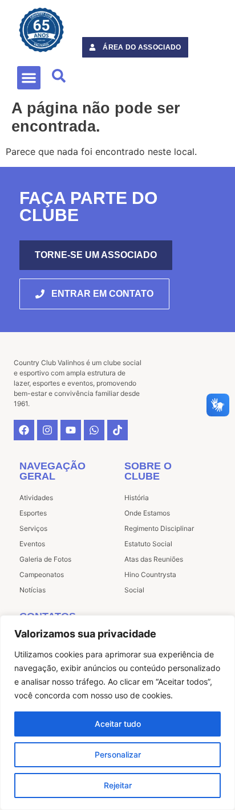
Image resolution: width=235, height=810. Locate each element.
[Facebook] (24, 430)
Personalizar (118, 754)
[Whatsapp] (94, 430)
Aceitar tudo (118, 724)
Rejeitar (118, 785)
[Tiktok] (117, 430)
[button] (28, 77)
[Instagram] (47, 430)
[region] (117, 712)
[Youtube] (70, 430)
